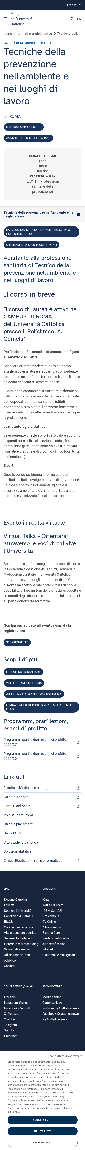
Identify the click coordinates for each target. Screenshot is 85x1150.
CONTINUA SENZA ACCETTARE (66, 1056)
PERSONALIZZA (42, 1142)
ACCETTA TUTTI (42, 1119)
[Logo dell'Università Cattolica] (25, 18)
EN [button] (79, 19)
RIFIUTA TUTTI (42, 1131)
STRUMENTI (49, 888)
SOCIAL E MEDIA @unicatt (18, 986)
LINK (6, 888)
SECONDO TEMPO (52, 986)
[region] (42, 1100)
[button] (72, 19)
